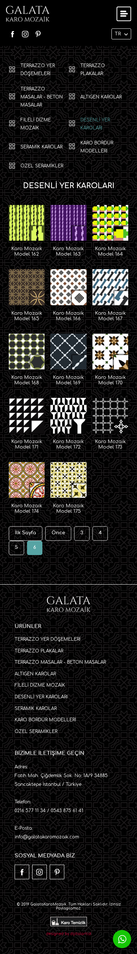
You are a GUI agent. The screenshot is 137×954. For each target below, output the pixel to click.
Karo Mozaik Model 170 (110, 380)
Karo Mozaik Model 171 (26, 444)
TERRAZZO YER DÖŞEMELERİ (37, 69)
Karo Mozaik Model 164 (110, 252)
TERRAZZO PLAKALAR (92, 69)
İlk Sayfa (25, 533)
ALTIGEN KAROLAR (101, 97)
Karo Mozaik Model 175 (68, 509)
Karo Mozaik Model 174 (26, 509)
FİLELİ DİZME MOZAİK (35, 124)
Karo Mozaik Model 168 (26, 380)
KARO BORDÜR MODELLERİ (96, 147)
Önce (58, 533)
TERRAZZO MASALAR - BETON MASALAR (41, 97)
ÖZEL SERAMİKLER (41, 166)
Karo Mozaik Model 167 (110, 316)
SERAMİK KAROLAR (41, 147)
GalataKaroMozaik (48, 904)
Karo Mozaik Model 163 (68, 252)
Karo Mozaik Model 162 (26, 252)
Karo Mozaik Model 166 (68, 316)
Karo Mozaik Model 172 (68, 444)
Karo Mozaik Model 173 (110, 444)
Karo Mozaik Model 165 (26, 316)
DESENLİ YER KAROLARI (95, 124)
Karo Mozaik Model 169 (68, 380)
